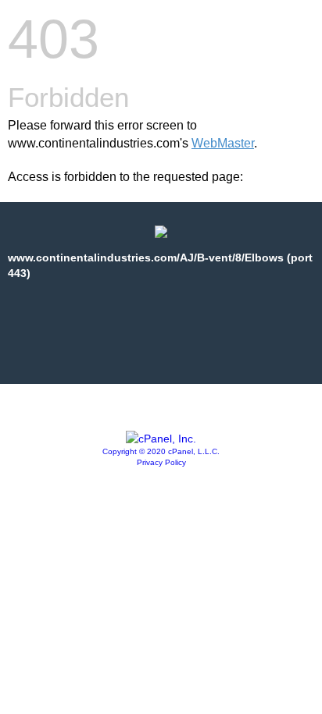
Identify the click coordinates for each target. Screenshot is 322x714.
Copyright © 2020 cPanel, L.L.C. (161, 451)
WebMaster (222, 143)
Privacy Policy (161, 462)
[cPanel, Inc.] (161, 438)
